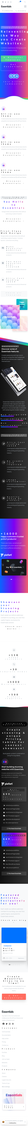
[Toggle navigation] (25, 6)
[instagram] (8, 2)
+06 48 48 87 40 (21, 11)
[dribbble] (10, 2)
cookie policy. (12, 1123)
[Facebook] (3, 2)
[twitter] (5, 2)
